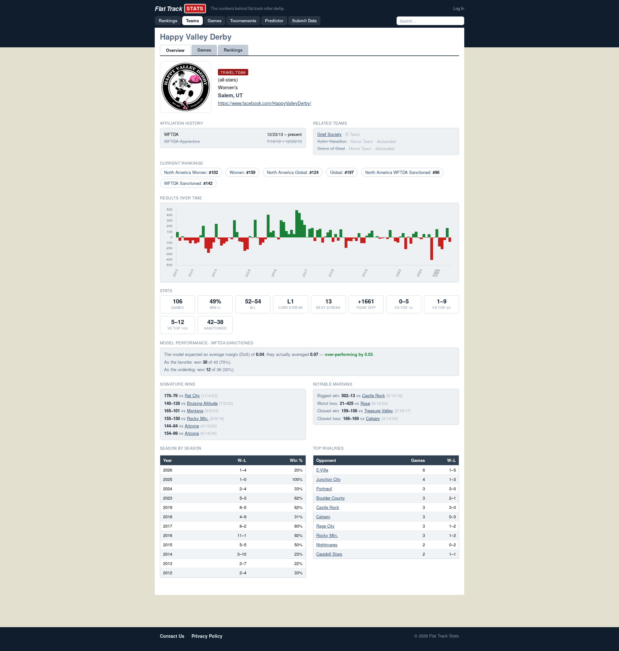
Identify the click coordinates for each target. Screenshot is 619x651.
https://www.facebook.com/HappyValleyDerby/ (264, 103)
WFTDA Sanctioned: (188, 183)
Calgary (373, 418)
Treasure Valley (378, 410)
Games (214, 20)
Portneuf (324, 488)
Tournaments (243, 20)
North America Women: (191, 172)
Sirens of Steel (331, 148)
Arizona (192, 426)
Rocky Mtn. (198, 418)
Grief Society (329, 134)
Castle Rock (373, 395)
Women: (242, 172)
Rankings (168, 20)
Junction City (328, 479)
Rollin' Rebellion (332, 141)
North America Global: (293, 172)
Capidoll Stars (329, 554)
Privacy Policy (207, 636)
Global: (342, 172)
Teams (192, 20)
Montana (195, 410)
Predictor (274, 20)
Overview (175, 50)
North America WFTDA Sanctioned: (402, 172)
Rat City (192, 395)
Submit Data (304, 20)
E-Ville (322, 470)
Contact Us (172, 636)
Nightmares (327, 544)
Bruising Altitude (202, 403)
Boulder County (330, 498)
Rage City (325, 526)
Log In (458, 8)
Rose (365, 403)
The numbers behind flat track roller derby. (247, 8)
